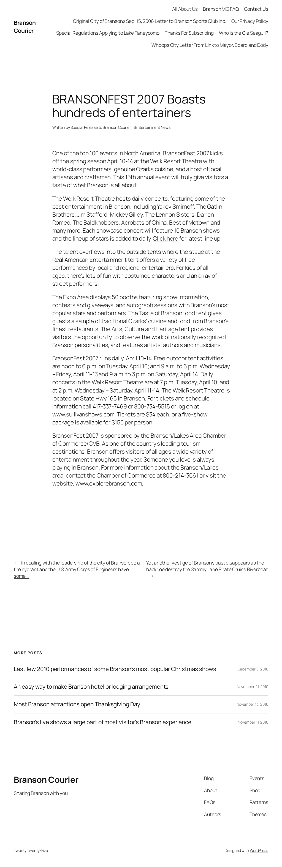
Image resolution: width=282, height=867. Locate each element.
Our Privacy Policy (249, 21)
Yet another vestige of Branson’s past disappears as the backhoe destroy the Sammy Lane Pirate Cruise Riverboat (207, 565)
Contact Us (256, 9)
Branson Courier (25, 26)
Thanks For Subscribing (189, 32)
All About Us (185, 9)
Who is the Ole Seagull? (243, 32)
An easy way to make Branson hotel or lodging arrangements (91, 686)
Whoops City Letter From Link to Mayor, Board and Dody (209, 45)
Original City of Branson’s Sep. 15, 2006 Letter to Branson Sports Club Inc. (149, 21)
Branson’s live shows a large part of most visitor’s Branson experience (102, 722)
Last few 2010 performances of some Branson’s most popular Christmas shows (115, 669)
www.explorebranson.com (108, 483)
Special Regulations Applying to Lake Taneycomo (107, 32)
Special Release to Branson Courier (100, 127)
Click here (165, 238)
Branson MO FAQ (221, 9)
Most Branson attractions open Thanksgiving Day (77, 704)
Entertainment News (152, 127)
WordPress (259, 850)
